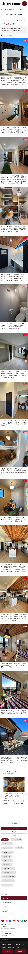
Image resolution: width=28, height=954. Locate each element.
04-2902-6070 (7, 931)
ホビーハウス (7, 864)
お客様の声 (5, 911)
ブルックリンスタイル (9, 872)
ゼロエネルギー (8, 848)
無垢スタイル (7, 856)
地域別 (14, 832)
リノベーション (8, 860)
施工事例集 (5, 898)
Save (26, 40)
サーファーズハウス (9, 868)
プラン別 (14, 835)
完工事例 (4, 907)
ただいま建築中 (6, 902)
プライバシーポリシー (16, 944)
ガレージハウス (17, 839)
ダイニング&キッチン (9, 876)
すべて (5, 839)
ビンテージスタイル (9, 881)
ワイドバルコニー (8, 852)
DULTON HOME (8, 885)
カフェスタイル (8, 843)
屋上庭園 (20, 848)
